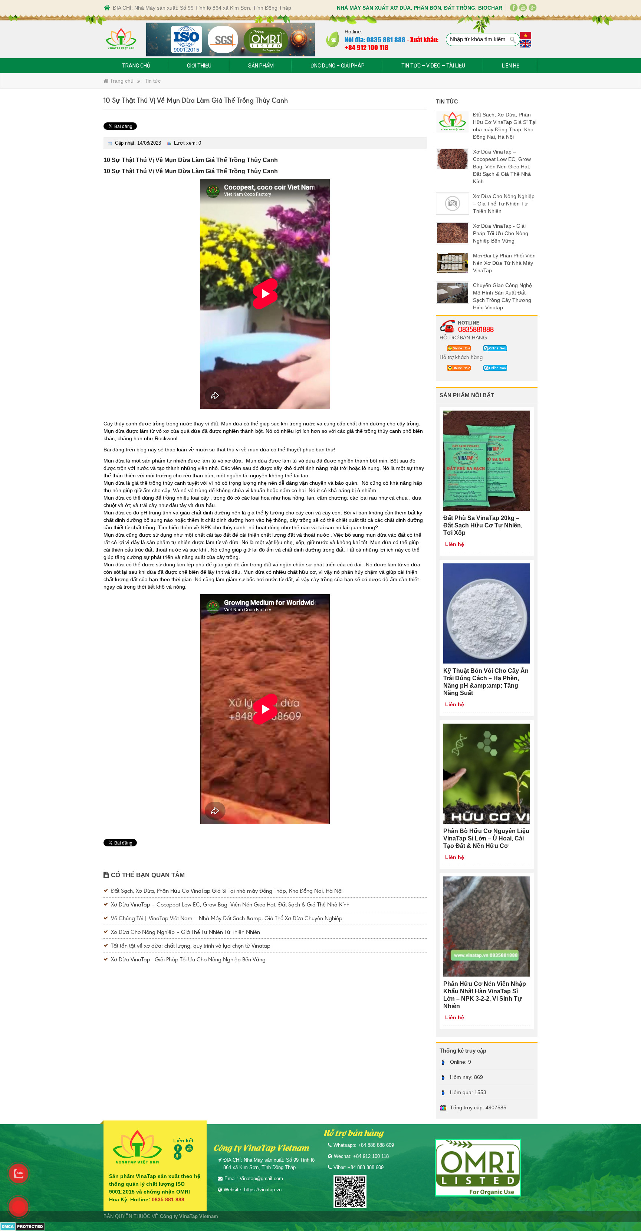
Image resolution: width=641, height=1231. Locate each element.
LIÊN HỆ (510, 66)
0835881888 (476, 329)
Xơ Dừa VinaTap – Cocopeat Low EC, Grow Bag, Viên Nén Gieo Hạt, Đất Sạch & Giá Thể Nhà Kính (230, 904)
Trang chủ (121, 81)
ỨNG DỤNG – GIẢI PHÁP (337, 66)
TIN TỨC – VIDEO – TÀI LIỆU (433, 66)
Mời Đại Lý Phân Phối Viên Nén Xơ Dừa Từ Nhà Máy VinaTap (504, 263)
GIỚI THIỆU (199, 66)
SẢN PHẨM (261, 66)
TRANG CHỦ (136, 66)
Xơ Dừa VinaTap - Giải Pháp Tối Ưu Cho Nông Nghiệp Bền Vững (188, 959)
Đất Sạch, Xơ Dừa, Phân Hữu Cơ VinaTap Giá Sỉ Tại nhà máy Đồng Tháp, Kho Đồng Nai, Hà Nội (226, 890)
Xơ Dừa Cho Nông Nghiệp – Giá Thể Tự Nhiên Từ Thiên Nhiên (185, 931)
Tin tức (153, 81)
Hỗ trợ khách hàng (461, 357)
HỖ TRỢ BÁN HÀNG (463, 337)
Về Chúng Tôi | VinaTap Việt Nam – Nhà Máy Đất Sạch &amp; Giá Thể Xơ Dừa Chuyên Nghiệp (226, 918)
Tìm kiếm (513, 40)
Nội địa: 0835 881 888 (375, 39)
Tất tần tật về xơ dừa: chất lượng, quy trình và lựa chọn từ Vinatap (190, 945)
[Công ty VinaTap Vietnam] (121, 39)
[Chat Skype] (457, 348)
